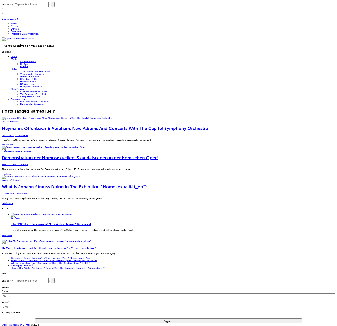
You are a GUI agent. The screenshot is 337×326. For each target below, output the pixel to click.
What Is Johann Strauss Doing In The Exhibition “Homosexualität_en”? (74, 186)
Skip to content (10, 19)
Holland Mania (28, 81)
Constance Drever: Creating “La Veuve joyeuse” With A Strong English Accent (52, 258)
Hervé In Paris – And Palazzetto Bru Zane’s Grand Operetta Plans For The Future (54, 260)
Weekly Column (10, 180)
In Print (24, 66)
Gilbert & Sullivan (29, 76)
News (14, 56)
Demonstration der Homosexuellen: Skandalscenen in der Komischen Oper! (80, 157)
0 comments (21, 135)
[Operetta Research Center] (18, 38)
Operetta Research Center (16, 324)
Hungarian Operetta (31, 86)
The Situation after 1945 (33, 94)
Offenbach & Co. (29, 79)
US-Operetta (27, 84)
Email (5, 302)
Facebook (16, 31)
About (14, 23)
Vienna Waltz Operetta (32, 74)
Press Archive (18, 99)
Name (5, 291)
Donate (15, 28)
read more (7, 144)
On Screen (25, 64)
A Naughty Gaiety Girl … (24, 265)
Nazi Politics (17, 89)
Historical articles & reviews (34, 101)
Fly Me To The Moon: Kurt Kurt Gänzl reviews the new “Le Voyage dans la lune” (49, 248)
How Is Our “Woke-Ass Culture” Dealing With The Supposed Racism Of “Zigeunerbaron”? (58, 268)
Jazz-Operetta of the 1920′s (35, 71)
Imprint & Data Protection (25, 33)
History (15, 69)
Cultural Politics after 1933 (34, 91)
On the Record (28, 61)
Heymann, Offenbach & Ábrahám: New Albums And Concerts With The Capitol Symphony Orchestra (105, 128)
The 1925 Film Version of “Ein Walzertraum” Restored (51, 224)
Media (14, 59)
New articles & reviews (32, 104)
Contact (15, 26)
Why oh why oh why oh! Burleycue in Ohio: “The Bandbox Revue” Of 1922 (50, 263)
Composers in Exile (30, 96)
